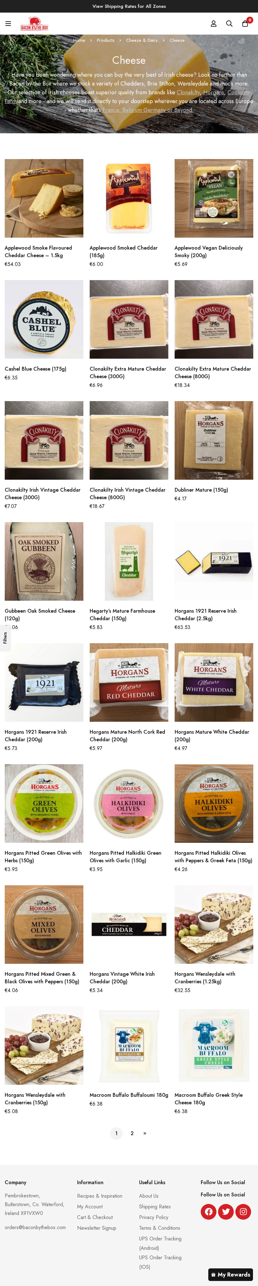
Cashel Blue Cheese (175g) (35, 369)
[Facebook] (208, 1211)
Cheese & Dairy (142, 40)
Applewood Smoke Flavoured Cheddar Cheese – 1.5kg (38, 251)
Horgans (213, 92)
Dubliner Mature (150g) (201, 490)
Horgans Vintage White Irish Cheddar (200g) (122, 977)
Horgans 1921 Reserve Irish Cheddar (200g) (36, 735)
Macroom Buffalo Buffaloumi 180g (129, 1095)
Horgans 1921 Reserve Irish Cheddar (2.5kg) (206, 614)
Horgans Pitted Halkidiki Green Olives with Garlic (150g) (125, 856)
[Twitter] (226, 1211)
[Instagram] (243, 1211)
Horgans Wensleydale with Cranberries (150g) (35, 1098)
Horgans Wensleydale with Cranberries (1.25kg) (205, 977)
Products (106, 40)
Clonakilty (188, 92)
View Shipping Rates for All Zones (129, 6)
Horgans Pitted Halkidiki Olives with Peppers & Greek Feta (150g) (213, 856)
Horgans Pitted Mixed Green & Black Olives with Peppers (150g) (42, 977)
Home (79, 40)
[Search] (229, 23)
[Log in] (214, 23)
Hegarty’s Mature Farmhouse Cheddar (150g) (122, 614)
